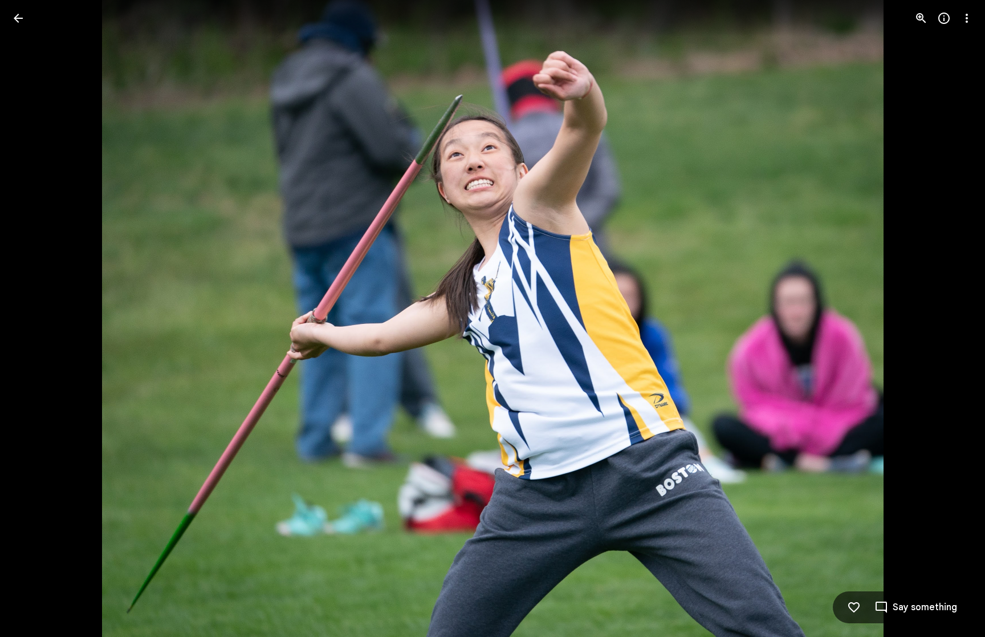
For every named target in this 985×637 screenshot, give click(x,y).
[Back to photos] (18, 18)
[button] (32, 319)
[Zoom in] (921, 18)
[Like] (854, 607)
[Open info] (944, 18)
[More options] (966, 18)
